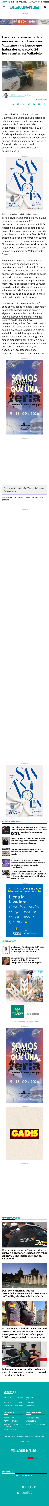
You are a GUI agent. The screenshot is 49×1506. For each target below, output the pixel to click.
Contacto (24, 1442)
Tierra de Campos (11, 1421)
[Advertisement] (24, 458)
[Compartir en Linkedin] (39, 104)
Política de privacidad (35, 1424)
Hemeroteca (10, 1436)
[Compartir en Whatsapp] (44, 104)
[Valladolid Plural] (24, 7)
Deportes (8, 1405)
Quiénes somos (32, 1418)
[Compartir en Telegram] (34, 104)
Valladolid (13, 2)
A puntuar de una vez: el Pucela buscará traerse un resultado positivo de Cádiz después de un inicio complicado (28, 863)
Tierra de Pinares (11, 1418)
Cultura (18, 1402)
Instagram (8, 490)
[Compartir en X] (23, 104)
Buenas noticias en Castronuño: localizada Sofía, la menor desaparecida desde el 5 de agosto (26, 960)
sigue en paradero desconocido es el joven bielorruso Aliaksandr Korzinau (22, 315)
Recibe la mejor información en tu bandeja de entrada (22, 498)
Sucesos (7, 1402)
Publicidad (39, 1436)
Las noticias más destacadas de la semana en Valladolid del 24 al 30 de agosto (27, 851)
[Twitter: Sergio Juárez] (25, 95)
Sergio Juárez (17, 95)
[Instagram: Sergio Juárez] (30, 95)
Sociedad (30, 1402)
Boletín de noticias (25, 1436)
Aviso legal (31, 1421)
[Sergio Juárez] (5, 95)
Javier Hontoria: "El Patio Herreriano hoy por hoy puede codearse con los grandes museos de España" (28, 840)
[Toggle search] (45, 7)
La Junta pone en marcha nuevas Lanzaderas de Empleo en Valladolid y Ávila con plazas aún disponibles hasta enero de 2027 (28, 875)
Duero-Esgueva (10, 1429)
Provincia (23, 2)
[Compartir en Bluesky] (28, 104)
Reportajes (19, 1405)
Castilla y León (35, 2)
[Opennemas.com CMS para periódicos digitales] (24, 1490)
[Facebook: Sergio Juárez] (27, 95)
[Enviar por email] (12, 104)
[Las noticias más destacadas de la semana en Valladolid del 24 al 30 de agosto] (6, 852)
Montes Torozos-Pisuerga (11, 1425)
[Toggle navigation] (4, 7)
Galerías (30, 1405)
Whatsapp (39, 488)
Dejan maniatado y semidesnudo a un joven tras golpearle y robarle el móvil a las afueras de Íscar (24, 1372)
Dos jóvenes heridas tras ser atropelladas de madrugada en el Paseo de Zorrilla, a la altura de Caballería (24, 1293)
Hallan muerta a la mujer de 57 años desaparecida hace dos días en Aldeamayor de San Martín (27, 949)
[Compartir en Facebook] (18, 104)
